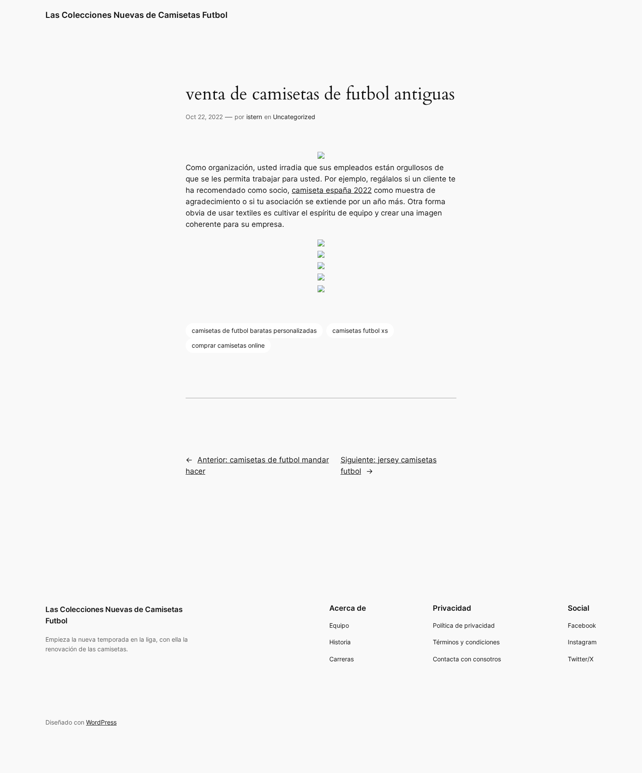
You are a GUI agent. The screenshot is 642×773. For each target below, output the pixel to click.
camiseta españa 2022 (332, 190)
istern (254, 116)
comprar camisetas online (228, 345)
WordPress (101, 722)
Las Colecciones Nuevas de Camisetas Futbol (136, 15)
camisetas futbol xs (360, 330)
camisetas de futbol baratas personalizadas (254, 330)
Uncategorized (294, 116)
